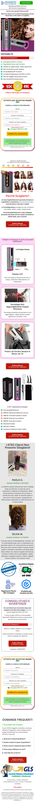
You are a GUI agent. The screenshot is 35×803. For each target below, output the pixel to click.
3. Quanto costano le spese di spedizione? (16, 742)
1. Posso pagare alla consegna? (12, 724)
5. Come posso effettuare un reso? (13, 749)
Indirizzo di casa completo (17, 122)
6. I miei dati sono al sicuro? (11, 753)
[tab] (17, 724)
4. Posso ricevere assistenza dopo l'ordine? (16, 746)
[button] (26, 3)
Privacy (22, 147)
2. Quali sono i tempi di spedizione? (14, 739)
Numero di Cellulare (17, 115)
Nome (17, 109)
